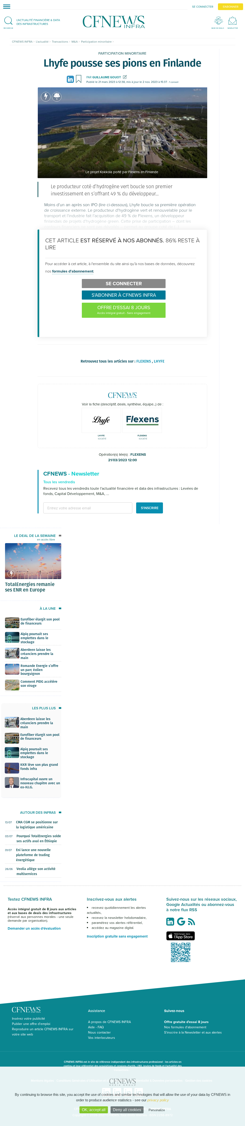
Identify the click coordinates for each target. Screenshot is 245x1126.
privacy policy (158, 1100)
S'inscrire (149, 508)
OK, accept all (94, 1110)
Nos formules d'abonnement (185, 1027)
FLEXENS (127, 457)
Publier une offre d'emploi (31, 1023)
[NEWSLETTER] (233, 20)
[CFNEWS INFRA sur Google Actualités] (182, 923)
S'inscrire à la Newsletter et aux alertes (193, 1032)
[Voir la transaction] (45, 97)
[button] (34, 22)
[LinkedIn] (71, 79)
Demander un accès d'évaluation (34, 928)
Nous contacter (99, 1032)
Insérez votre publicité (28, 1018)
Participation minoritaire (122, 53)
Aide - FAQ (96, 1027)
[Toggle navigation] (5, 6)
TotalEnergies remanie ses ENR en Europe (30, 586)
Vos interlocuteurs (101, 1037)
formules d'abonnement (72, 271)
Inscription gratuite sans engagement (117, 936)
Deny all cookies (127, 1110)
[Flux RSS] (192, 924)
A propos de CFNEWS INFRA (109, 1021)
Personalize (157, 1110)
